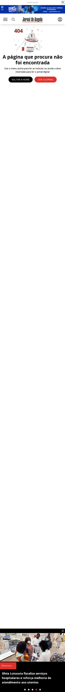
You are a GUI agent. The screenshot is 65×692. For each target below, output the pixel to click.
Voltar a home (21, 79)
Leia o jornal (45, 79)
